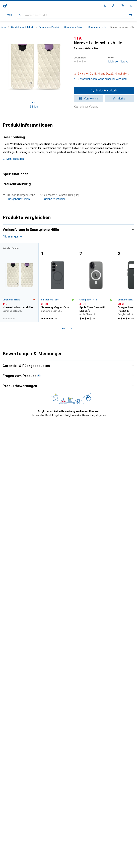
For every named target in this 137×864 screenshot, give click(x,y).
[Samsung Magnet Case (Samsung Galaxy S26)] (57, 282)
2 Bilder (34, 106)
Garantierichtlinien (54, 199)
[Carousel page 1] (62, 328)
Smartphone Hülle (97, 27)
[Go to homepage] (5, 6)
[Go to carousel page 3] (68, 328)
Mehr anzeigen (15, 158)
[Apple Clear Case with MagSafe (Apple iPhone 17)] (96, 282)
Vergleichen (91, 98)
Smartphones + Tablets (22, 27)
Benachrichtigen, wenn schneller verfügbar (102, 79)
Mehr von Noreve (118, 59)
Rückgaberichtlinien (18, 199)
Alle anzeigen (11, 236)
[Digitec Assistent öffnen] (122, 5)
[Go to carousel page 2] (65, 328)
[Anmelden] (113, 5)
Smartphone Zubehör (49, 27)
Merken (121, 98)
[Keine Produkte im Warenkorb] (131, 5)
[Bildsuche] (130, 15)
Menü (10, 15)
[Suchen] (21, 15)
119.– (79, 38)
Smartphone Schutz (74, 27)
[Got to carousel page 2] (35, 102)
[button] (104, 74)
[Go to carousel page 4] (71, 328)
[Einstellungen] (105, 5)
